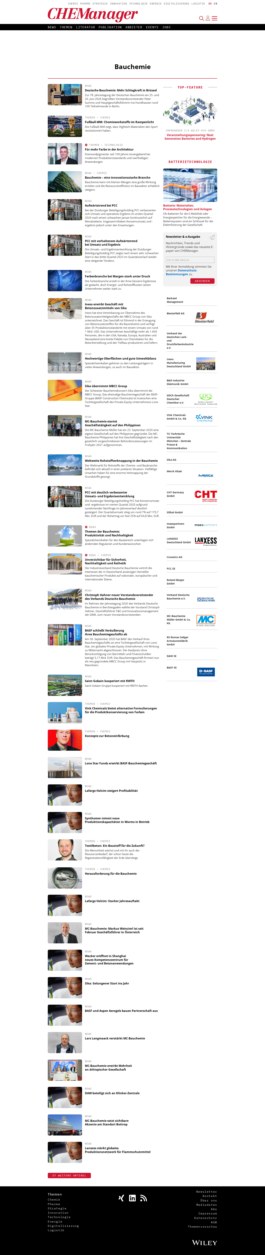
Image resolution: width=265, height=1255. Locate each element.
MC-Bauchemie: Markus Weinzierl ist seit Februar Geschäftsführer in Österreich (114, 930)
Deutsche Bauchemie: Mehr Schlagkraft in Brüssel (121, 90)
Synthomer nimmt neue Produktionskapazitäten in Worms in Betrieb (117, 820)
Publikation (110, 27)
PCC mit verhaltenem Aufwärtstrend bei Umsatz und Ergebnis (111, 243)
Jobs (166, 27)
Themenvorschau (202, 1226)
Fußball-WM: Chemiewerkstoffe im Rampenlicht (119, 122)
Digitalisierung (176, 3)
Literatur (85, 27)
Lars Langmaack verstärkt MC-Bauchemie (115, 1038)
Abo (214, 1209)
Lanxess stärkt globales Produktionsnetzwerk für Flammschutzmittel (118, 1150)
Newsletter (206, 1191)
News (52, 27)
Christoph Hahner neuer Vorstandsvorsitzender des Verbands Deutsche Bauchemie (119, 597)
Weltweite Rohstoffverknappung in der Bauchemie (121, 461)
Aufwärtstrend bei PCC (101, 205)
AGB (214, 1222)
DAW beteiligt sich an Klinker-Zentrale (112, 1093)
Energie (156, 3)
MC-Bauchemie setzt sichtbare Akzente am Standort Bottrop (107, 1122)
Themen (66, 27)
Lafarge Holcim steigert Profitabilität (111, 791)
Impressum (207, 1213)
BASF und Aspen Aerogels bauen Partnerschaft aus (121, 1011)
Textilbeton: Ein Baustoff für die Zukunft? (115, 846)
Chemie (73, 3)
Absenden (202, 281)
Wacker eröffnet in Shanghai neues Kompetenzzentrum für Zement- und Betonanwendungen (109, 960)
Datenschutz (205, 1218)
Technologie (138, 3)
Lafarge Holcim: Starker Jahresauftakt (112, 901)
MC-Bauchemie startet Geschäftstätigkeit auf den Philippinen (113, 423)
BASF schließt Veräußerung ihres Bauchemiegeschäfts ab (106, 632)
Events (152, 27)
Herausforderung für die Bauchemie (111, 874)
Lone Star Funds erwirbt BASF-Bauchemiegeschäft (121, 763)
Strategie (100, 3)
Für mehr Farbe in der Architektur (109, 149)
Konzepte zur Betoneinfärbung (107, 736)
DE (210, 3)
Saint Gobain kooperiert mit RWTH (109, 681)
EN (215, 3)
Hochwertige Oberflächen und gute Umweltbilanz (120, 358)
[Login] (208, 18)
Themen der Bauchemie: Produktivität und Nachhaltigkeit (109, 533)
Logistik (198, 3)
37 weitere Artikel (69, 1175)
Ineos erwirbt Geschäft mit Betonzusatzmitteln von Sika (106, 306)
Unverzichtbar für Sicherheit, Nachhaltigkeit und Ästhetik (106, 561)
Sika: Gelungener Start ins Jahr (107, 983)
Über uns (208, 1200)
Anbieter (133, 27)
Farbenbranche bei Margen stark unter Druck (117, 276)
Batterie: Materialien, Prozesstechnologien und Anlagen (187, 207)
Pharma (85, 3)
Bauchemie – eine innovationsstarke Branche (117, 178)
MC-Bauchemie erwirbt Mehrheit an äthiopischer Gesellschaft (108, 1068)
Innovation (118, 3)
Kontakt (210, 1196)
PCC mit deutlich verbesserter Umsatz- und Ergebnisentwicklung (109, 494)
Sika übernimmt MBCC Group (106, 386)
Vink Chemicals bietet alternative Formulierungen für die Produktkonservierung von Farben (121, 710)
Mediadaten (206, 1205)
